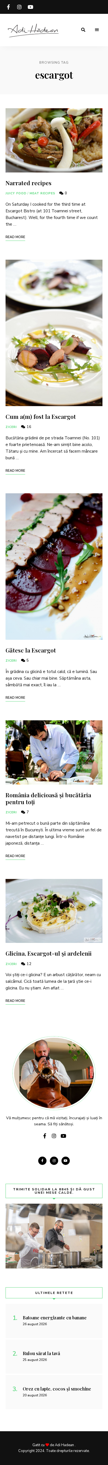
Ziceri (11, 427)
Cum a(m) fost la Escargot (41, 416)
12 (28, 963)
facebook (8, 7)
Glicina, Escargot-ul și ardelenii (49, 953)
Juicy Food (16, 193)
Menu (96, 29)
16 (28, 426)
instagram (19, 7)
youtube (30, 7)
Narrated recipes (29, 183)
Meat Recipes (42, 193)
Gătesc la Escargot (31, 650)
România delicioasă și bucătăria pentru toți (48, 798)
